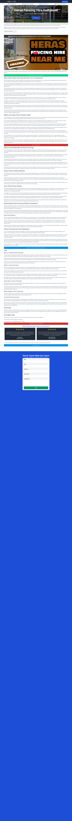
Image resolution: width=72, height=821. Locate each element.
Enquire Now (36, 348)
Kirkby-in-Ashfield (21, 321)
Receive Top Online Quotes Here (36, 323)
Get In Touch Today (36, 145)
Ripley (16, 321)
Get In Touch (65, 1)
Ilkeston (8, 321)
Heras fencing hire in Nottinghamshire (50, 80)
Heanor (5, 321)
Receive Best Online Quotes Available (36, 75)
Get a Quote (36, 17)
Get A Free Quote (36, 345)
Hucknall (12, 321)
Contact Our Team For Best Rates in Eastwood (36, 247)
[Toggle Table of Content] (14, 31)
